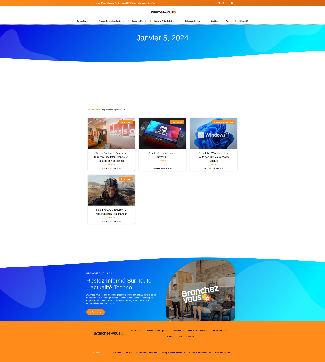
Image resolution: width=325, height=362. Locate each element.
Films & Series (192, 21)
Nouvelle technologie (110, 21)
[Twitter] (219, 3)
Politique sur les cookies (200, 353)
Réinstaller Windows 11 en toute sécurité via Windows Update (214, 157)
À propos (117, 353)
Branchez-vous (94, 110)
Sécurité (243, 21)
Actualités (82, 21)
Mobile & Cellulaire (164, 21)
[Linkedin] (223, 3)
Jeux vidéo (137, 21)
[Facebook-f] (215, 3)
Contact (128, 353)
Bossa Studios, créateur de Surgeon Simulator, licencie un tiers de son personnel (111, 157)
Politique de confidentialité (173, 353)
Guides (214, 21)
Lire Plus (111, 164)
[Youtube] (232, 3)
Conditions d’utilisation (146, 353)
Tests (229, 21)
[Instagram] (227, 3)
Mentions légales (222, 353)
